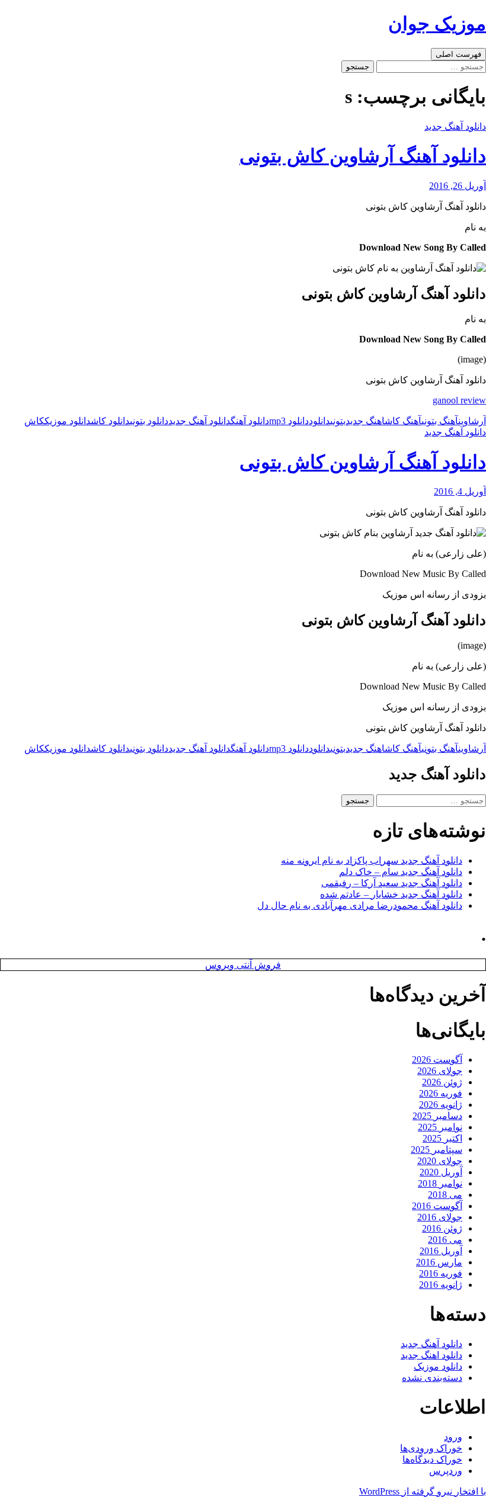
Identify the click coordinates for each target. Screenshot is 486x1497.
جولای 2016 (439, 1217)
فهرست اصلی (458, 54)
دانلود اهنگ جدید (431, 1355)
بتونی (338, 421)
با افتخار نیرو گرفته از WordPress (422, 1491)
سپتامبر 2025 (436, 1150)
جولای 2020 (439, 1161)
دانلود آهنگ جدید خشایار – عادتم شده (391, 894)
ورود (453, 1437)
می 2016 (445, 1240)
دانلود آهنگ (250, 421)
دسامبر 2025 (437, 1116)
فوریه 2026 (440, 1093)
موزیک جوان (437, 23)
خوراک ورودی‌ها (431, 1448)
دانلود (319, 421)
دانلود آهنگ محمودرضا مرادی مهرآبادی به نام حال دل (359, 905)
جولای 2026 (439, 1071)
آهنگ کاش (403, 421)
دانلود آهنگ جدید (455, 126)
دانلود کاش (110, 421)
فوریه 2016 (440, 1273)
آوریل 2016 (441, 1251)
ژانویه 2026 (440, 1104)
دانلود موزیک (67, 421)
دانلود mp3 (289, 421)
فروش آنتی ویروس (243, 965)
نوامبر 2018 (440, 1183)
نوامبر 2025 (440, 1127)
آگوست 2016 (437, 1206)
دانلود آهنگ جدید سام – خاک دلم (400, 872)
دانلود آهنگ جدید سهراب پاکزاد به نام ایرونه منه (371, 860)
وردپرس (445, 1471)
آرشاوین (472, 421)
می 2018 (445, 1195)
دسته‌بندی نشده (432, 1378)
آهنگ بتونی (439, 421)
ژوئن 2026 (442, 1082)
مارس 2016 (439, 1262)
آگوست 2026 (437, 1059)
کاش (34, 421)
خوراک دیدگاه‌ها (432, 1459)
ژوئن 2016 (442, 1228)
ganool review (459, 400)
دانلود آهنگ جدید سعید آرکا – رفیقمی (391, 883)
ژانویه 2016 (440, 1285)
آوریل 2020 (441, 1172)
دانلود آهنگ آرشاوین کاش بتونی (362, 155)
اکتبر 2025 (442, 1138)
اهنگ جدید (365, 421)
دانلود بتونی (149, 421)
